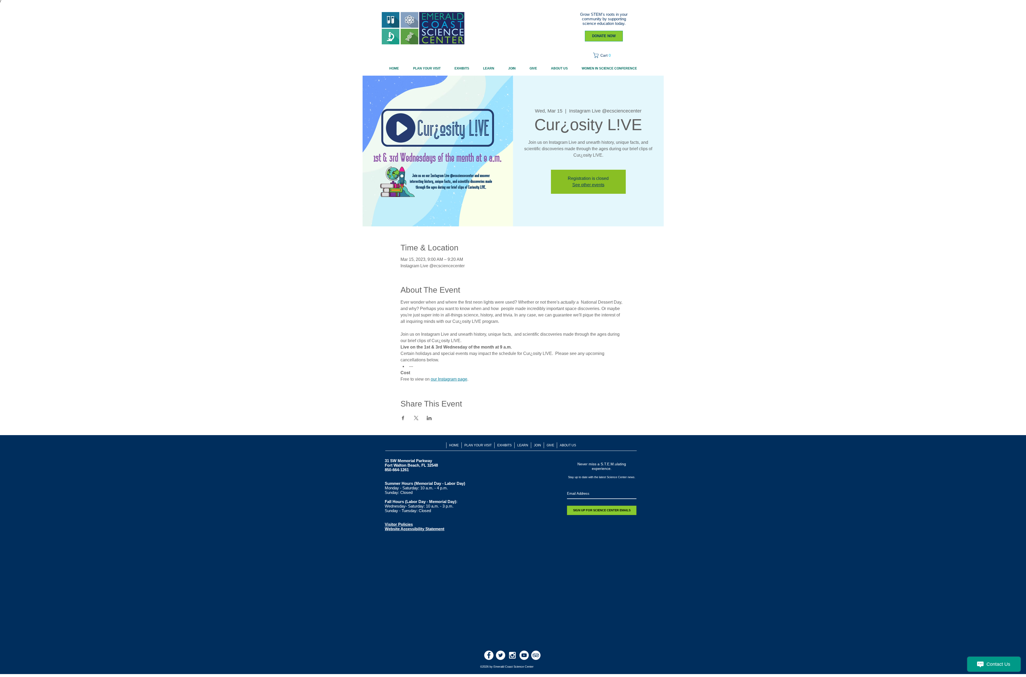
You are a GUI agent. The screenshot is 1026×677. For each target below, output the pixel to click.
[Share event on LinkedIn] (429, 418)
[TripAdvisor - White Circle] (536, 655)
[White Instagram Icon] (512, 655)
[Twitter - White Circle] (500, 655)
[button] (603, 55)
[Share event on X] (416, 418)
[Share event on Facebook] (403, 418)
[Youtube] (524, 655)
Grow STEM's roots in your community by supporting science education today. (604, 19)
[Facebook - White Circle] (488, 655)
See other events (588, 185)
